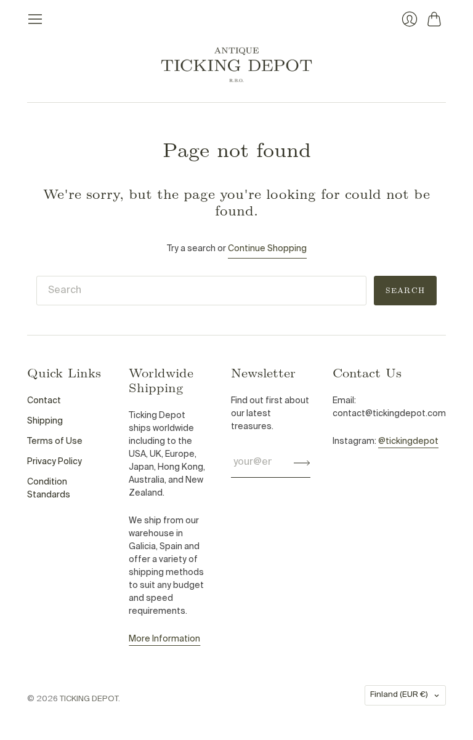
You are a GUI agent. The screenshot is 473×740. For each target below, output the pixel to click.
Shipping (45, 421)
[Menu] (35, 19)
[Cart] (436, 19)
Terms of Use (55, 441)
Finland (399, 695)
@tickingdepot (408, 441)
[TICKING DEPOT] (236, 64)
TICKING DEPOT (89, 699)
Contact (44, 400)
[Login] (409, 19)
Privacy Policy (54, 461)
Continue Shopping (267, 248)
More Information (164, 639)
